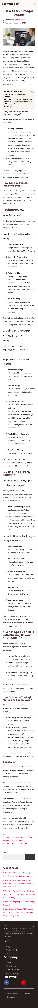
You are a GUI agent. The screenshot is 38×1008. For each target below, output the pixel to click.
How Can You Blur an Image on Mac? (19, 99)
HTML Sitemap (12, 970)
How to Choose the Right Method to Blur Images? (18, 102)
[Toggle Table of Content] (31, 91)
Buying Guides (12, 950)
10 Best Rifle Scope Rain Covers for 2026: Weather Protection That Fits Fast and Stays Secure (19, 883)
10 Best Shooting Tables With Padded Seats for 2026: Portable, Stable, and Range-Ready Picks (18, 912)
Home (9, 954)
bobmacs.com (10, 3)
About (8, 962)
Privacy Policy (12, 973)
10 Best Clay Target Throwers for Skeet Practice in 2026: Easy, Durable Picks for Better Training (19, 894)
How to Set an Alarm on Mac (17, 843)
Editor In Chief (19, 20)
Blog (7, 834)
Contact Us (11, 966)
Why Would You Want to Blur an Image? (16, 95)
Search (6, 853)
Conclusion (9, 106)
